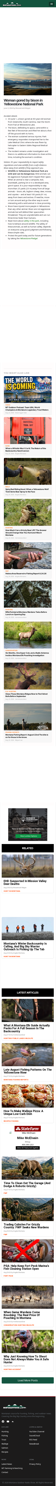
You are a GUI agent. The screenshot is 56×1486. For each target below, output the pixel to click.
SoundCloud (34, 1435)
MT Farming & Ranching (12, 1468)
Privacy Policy (35, 1464)
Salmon (5, 1448)
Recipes (7, 1121)
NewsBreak (34, 1444)
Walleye (5, 1444)
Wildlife (30, 1325)
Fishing (14, 1121)
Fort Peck (8, 1276)
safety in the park (31, 220)
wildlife (29, 1038)
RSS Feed (33, 1439)
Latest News (7, 1464)
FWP (5, 1193)
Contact (5, 1472)
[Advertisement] (28, 36)
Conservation (10, 1325)
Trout (4, 1439)
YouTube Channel (36, 1431)
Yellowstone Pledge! (29, 238)
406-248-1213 (27, 1145)
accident (16, 1369)
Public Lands (18, 1038)
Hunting (8, 1038)
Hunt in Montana (12, 891)
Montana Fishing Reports (16, 1080)
